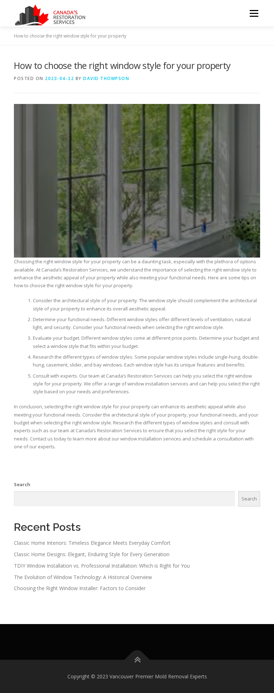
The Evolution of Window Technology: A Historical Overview (83, 577)
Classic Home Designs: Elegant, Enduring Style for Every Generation (91, 554)
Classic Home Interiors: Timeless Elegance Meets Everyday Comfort (92, 542)
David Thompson (106, 78)
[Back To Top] (137, 659)
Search (22, 484)
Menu (254, 13)
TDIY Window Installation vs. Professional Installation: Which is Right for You (102, 565)
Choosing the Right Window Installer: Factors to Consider (80, 588)
